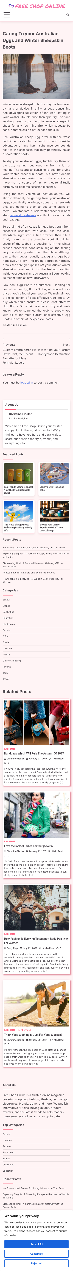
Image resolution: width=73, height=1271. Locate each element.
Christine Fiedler (15, 758)
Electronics (9, 624)
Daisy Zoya (12, 948)
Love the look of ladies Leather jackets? (28, 846)
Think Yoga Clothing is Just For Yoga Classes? (33, 1034)
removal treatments (23, 215)
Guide (6, 642)
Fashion (21, 325)
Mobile (6, 654)
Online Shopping (12, 660)
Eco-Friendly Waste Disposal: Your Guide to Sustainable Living (18, 490)
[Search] (67, 14)
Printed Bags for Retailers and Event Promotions (29, 572)
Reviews (7, 666)
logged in (26, 382)
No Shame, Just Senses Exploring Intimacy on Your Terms (34, 547)
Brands (6, 606)
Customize (36, 1253)
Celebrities (8, 612)
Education (8, 618)
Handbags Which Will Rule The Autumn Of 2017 (34, 753)
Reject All (36, 1263)
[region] (36, 1240)
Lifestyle (7, 648)
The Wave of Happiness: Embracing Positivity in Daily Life (18, 527)
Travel (6, 679)
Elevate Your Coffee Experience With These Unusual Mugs (51, 527)
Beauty (6, 599)
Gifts (5, 636)
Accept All (36, 1244)
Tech (5, 673)
